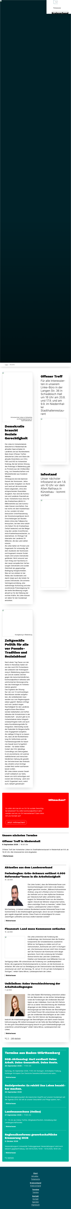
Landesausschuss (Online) (23, 1111)
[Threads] (7, 4)
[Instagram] (13, 4)
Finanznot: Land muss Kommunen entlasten (35, 928)
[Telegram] (16, 4)
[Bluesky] (10, 4)
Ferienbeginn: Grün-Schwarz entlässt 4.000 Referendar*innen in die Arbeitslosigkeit (35, 875)
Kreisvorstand (35, 1186)
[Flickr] (22, 4)
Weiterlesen (8, 856)
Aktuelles (34, 1176)
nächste (17, 1038)
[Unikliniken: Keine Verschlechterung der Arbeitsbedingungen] (15, 1005)
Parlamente (57, 8)
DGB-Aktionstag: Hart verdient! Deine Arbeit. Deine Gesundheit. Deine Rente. (31, 1061)
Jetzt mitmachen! (16, 822)
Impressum (35, 1205)
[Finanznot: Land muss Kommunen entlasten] (15, 947)
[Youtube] (19, 4)
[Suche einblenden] (61, 4)
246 (12, 1038)
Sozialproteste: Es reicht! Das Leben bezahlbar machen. (35, 1087)
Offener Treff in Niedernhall (21, 841)
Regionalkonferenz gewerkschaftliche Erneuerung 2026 (31, 1136)
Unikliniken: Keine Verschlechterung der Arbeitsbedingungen (32, 985)
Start (6, 364)
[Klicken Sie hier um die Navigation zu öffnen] (67, 4)
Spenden (35, 1202)
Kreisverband (60, 13)
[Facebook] (4, 4)
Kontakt (35, 1196)
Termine (35, 1190)
